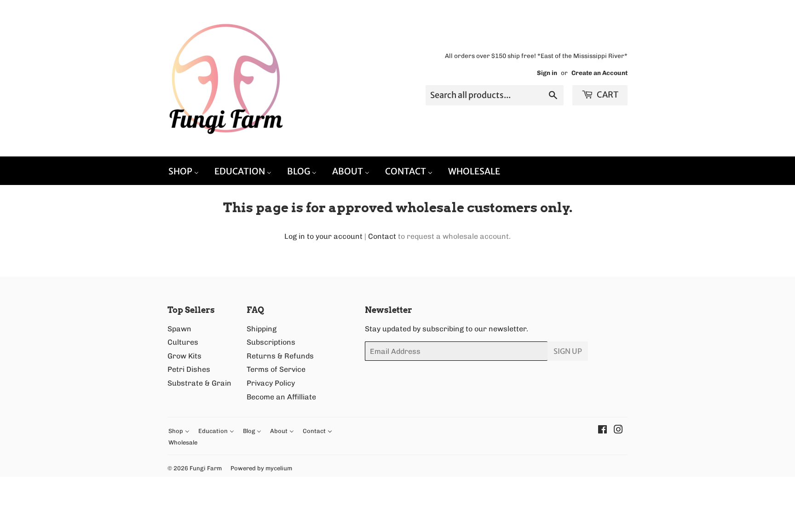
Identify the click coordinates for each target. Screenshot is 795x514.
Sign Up (567, 351)
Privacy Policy (271, 383)
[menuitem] (184, 170)
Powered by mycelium (261, 468)
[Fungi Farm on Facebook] (602, 430)
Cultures (182, 342)
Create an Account (599, 72)
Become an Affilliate (281, 397)
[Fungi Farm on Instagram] (618, 430)
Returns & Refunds (280, 356)
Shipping (262, 328)
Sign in (547, 72)
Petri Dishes (188, 369)
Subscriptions (271, 342)
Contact (382, 236)
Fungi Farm (206, 468)
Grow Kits (184, 356)
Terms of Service (276, 369)
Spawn (179, 328)
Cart (606, 94)
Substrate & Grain (199, 383)
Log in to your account (323, 236)
